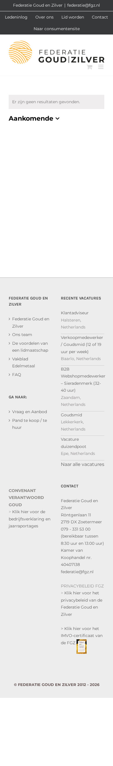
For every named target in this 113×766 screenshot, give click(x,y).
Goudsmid (71, 415)
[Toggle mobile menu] (101, 67)
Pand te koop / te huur (29, 424)
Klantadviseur (75, 312)
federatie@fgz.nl (83, 5)
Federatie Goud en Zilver (30, 322)
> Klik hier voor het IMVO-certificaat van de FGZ (82, 635)
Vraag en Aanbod (29, 411)
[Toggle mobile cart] (89, 67)
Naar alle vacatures (82, 464)
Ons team (22, 334)
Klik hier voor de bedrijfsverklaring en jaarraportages (29, 519)
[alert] (56, 102)
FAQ (16, 374)
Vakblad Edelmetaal (23, 362)
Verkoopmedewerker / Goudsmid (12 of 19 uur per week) (82, 344)
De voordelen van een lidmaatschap (30, 347)
